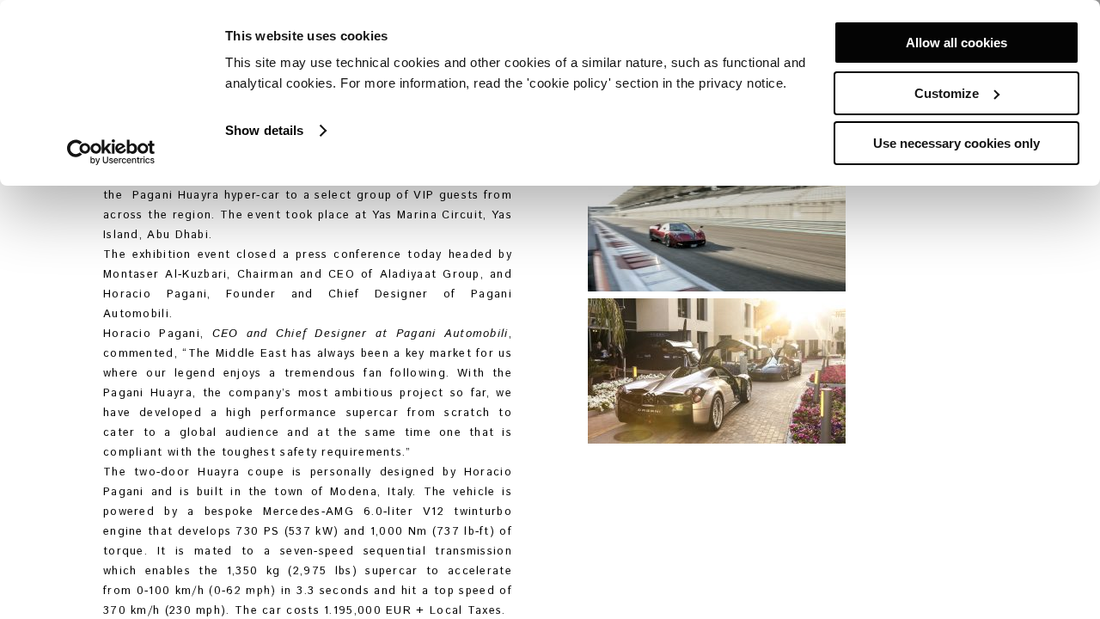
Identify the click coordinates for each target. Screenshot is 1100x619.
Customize (946, 93)
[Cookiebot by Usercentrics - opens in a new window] (111, 152)
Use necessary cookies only (956, 143)
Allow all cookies (956, 42)
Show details (264, 130)
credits (322, 596)
